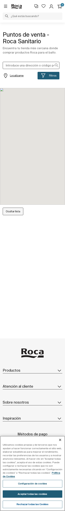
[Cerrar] (60, 440)
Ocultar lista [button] (13, 211)
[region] (32, 473)
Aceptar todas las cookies (32, 494)
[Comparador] (36, 6)
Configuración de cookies (32, 483)
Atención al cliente (18, 386)
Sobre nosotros (16, 402)
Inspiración (12, 418)
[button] (7, 16)
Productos (11, 370)
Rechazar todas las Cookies (32, 504)
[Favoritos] (43, 6)
